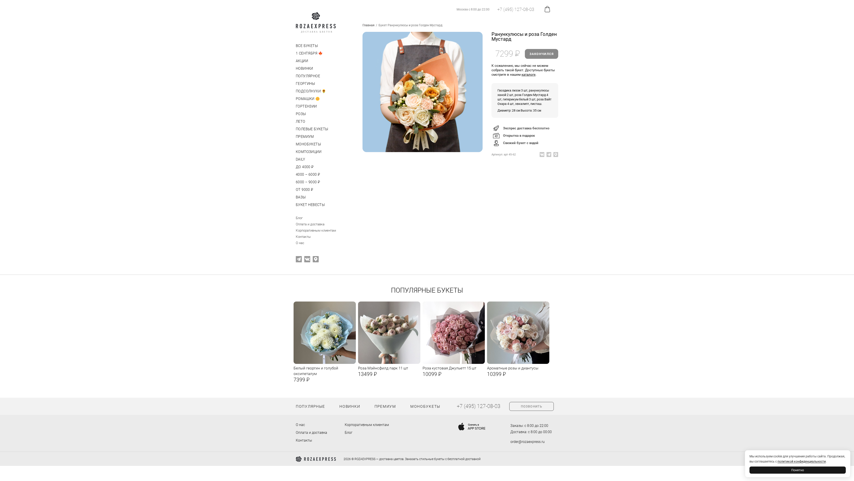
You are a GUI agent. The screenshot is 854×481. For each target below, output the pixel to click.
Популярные (310, 406)
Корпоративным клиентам (316, 230)
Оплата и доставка (310, 224)
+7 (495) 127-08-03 (515, 9)
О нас (300, 243)
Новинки (304, 68)
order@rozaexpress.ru (527, 442)
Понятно (797, 470)
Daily (300, 159)
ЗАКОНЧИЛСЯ (542, 54)
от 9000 (304, 190)
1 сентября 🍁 (309, 53)
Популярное (308, 76)
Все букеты (307, 46)
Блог (299, 218)
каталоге (529, 75)
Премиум (305, 137)
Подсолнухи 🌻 (311, 91)
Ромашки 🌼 (308, 99)
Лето (300, 121)
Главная (369, 25)
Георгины (305, 84)
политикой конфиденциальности (801, 461)
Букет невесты (310, 205)
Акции (302, 61)
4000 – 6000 (307, 174)
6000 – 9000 (307, 182)
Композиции (308, 152)
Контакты (303, 237)
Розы (301, 114)
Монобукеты (308, 144)
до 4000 (304, 167)
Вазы (301, 197)
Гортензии (306, 106)
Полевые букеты (312, 129)
